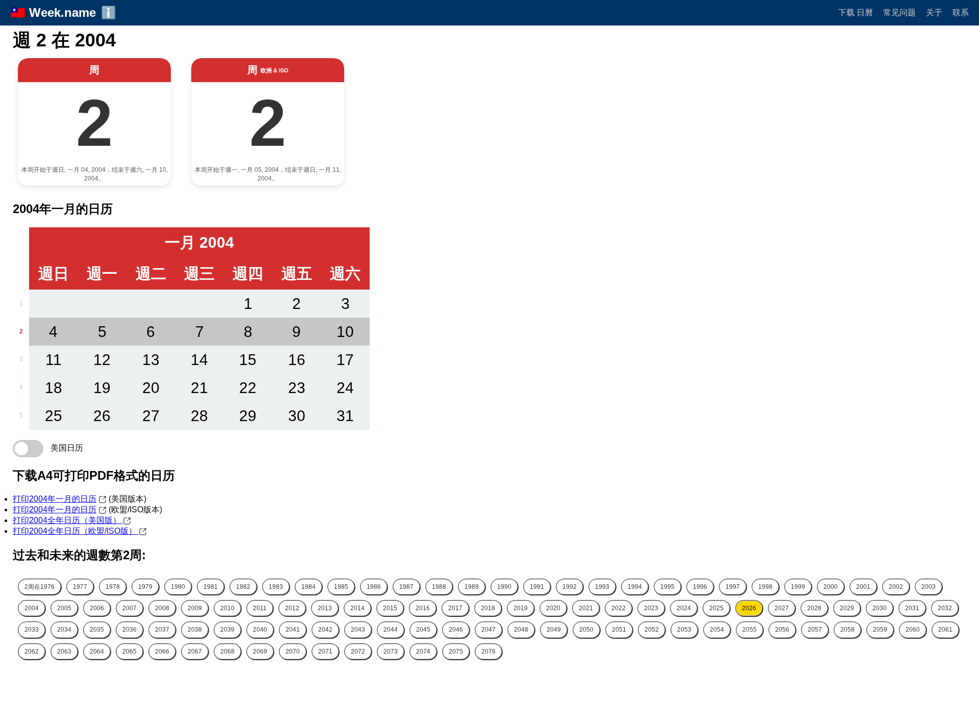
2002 (896, 586)
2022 (618, 608)
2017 (455, 608)
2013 (325, 608)
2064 (97, 651)
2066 (162, 651)
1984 (308, 586)
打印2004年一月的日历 (54, 498)
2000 (830, 586)
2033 (31, 629)
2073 (390, 651)
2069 (260, 651)
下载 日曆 (855, 12)
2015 (390, 608)
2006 (97, 608)
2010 (227, 608)
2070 (293, 651)
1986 (374, 586)
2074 (423, 651)
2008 (162, 608)
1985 (341, 586)
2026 (749, 608)
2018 (488, 608)
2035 (97, 629)
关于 (934, 12)
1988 (439, 586)
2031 (912, 608)
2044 (390, 629)
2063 (64, 651)
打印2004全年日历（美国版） (68, 520)
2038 (195, 629)
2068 (227, 651)
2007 (129, 608)
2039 (227, 629)
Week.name (62, 12)
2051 (619, 629)
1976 (39, 586)
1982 (243, 586)
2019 (520, 608)
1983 (276, 586)
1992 (569, 586)
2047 (488, 629)
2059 (880, 629)
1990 (504, 586)
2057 (815, 629)
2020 (553, 608)
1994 (635, 586)
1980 (178, 586)
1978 (113, 586)
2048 (521, 629)
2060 (913, 629)
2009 (195, 608)
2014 (357, 608)
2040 (260, 629)
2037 (162, 629)
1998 (765, 586)
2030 (879, 608)
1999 (798, 586)
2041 (293, 629)
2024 (684, 608)
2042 (325, 629)
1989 (472, 586)
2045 (423, 629)
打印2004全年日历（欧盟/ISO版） (76, 531)
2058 (847, 629)
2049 (554, 629)
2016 (423, 608)
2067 (195, 651)
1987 (406, 586)
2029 (847, 608)
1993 (602, 586)
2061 (945, 629)
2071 (325, 651)
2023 (651, 608)
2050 (586, 629)
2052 (652, 629)
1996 (700, 586)
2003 (928, 586)
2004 (31, 608)
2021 (586, 608)
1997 (733, 586)
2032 (945, 608)
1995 (667, 586)
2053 (684, 629)
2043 (358, 629)
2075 (456, 651)
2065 (129, 651)
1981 (210, 586)
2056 (782, 629)
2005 (64, 608)
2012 (292, 608)
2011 (260, 608)
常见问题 (899, 12)
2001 (863, 586)
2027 (782, 608)
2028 (814, 608)
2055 (749, 629)
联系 (960, 12)
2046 (456, 629)
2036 (129, 629)
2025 (716, 608)
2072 (358, 651)
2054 (717, 629)
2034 (64, 629)
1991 (537, 586)
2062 (31, 651)
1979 (145, 586)
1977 (80, 586)
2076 (488, 651)
